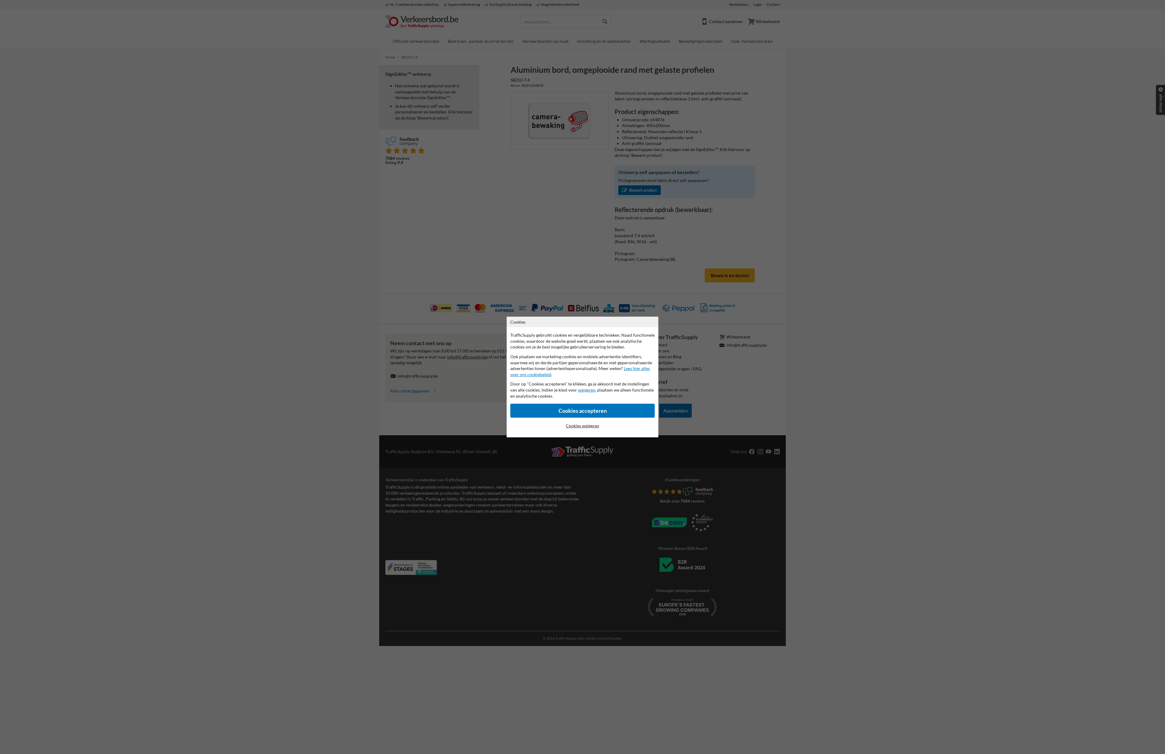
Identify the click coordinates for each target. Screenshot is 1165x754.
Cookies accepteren (583, 411)
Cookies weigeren (582, 425)
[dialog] (582, 377)
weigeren (586, 389)
